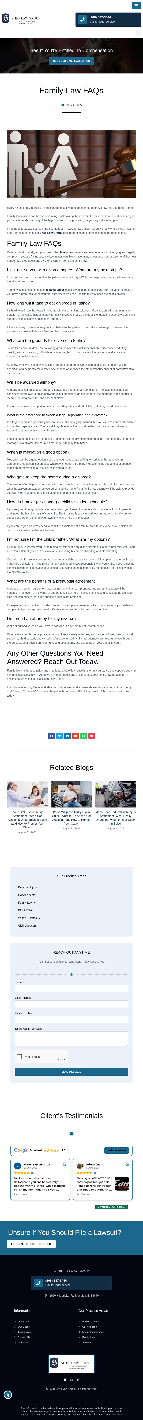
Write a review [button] (117, 1150)
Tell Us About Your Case (28, 1028)
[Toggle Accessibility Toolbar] (8, 1395)
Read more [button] (33, 1194)
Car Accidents (26, 895)
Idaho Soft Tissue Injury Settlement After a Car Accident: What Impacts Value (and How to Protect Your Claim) (27, 819)
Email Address (23, 997)
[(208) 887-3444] (82, 19)
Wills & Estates (27, 917)
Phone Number (23, 1013)
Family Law (25, 902)
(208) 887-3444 (100, 17)
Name (18, 982)
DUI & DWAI (25, 910)
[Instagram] (71, 1379)
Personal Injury (27, 887)
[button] (138, 33)
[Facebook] (65, 1379)
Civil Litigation (27, 925)
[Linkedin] (77, 1379)
